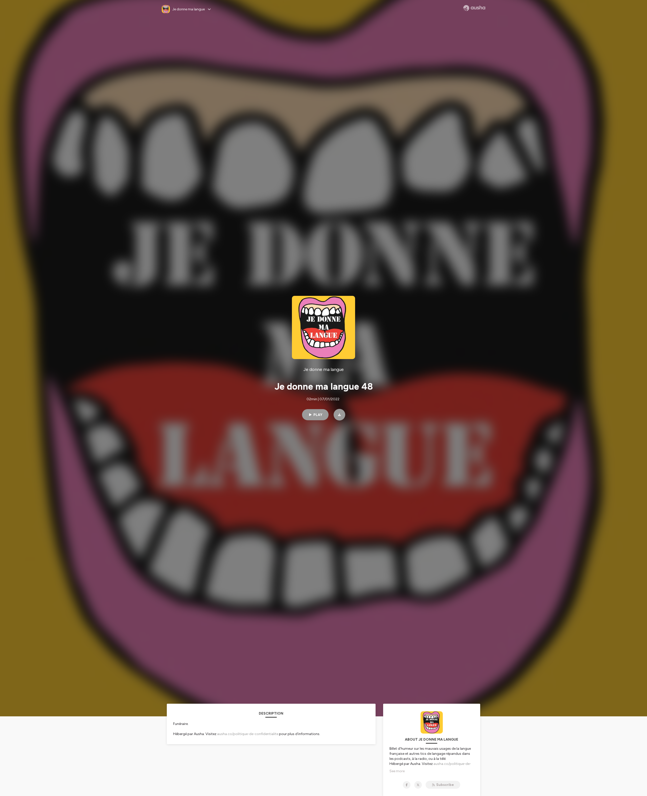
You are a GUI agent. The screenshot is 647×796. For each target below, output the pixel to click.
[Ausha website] (474, 8)
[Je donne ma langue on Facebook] (406, 785)
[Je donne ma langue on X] (418, 785)
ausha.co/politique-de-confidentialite (247, 734)
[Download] (339, 415)
